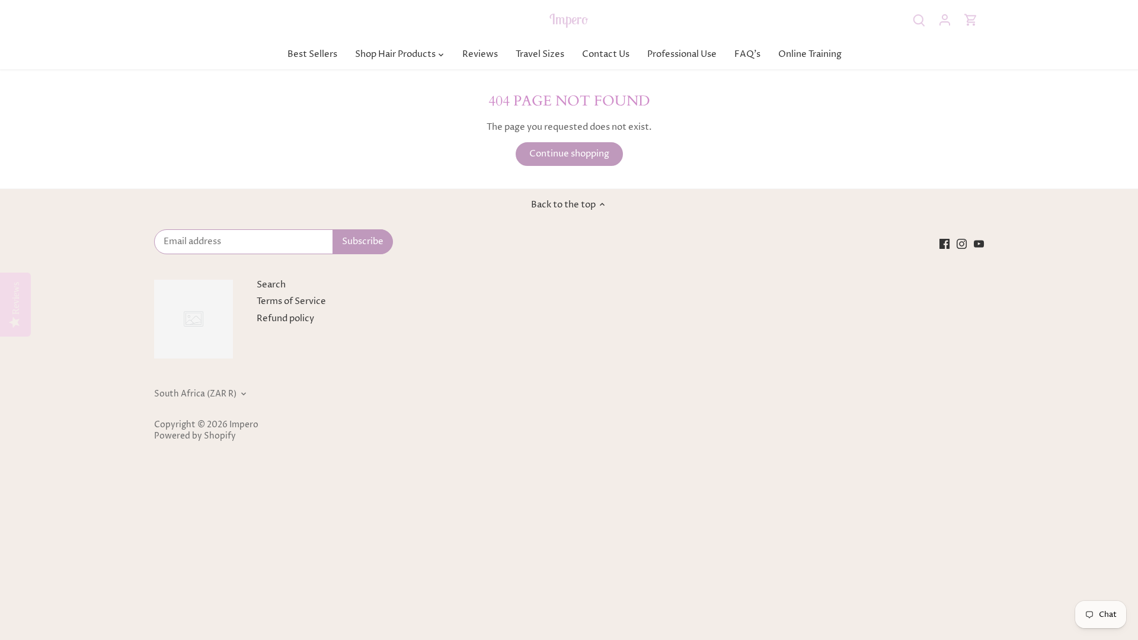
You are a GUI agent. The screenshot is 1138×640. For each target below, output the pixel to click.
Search (271, 285)
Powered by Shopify (195, 436)
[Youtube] (979, 243)
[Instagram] (962, 243)
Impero (568, 19)
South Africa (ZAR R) (195, 394)
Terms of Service (291, 301)
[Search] (919, 20)
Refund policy (285, 318)
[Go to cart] (971, 20)
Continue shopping (569, 154)
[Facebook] (944, 243)
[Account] (945, 20)
